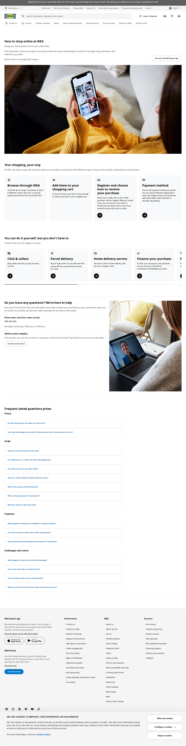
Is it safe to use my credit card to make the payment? (29, 532)
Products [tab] (13, 23)
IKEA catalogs (111, 643)
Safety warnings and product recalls (80, 677)
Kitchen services (152, 634)
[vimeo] (26, 709)
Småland (149, 658)
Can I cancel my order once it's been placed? (25, 578)
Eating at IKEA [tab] (125, 23)
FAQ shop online (73, 653)
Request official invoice (75, 639)
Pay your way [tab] (109, 23)
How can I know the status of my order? (23, 451)
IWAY (108, 696)
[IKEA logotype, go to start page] (10, 16)
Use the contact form (16, 344)
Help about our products (76, 643)
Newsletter (110, 677)
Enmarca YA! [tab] (141, 23)
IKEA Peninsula (112, 687)
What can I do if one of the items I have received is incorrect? (32, 587)
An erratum (70, 682)
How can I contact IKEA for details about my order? (28, 478)
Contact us (70, 624)
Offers (108, 653)
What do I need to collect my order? (22, 505)
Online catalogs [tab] (43, 23)
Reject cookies (165, 736)
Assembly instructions (75, 667)
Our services (151, 624)
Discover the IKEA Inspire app (166, 58)
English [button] (175, 8)
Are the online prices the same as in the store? (26, 423)
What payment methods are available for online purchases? (32, 523)
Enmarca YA (91, 8)
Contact (148, 8)
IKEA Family (46, 8)
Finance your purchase (155, 653)
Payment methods (73, 634)
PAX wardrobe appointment (132, 8)
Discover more (10, 665)
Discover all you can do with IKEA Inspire (21, 633)
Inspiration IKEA (112, 648)
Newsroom (110, 682)
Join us (109, 634)
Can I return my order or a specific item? (24, 569)
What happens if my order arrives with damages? (27, 560)
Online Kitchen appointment (109, 8)
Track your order (73, 629)
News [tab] (56, 23)
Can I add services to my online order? (23, 469)
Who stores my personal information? (23, 487)
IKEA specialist (152, 639)
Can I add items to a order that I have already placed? (29, 460)
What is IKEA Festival (114, 701)
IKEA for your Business (62, 8)
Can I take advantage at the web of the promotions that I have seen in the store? (40, 432)
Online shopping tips (74, 648)
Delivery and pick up (154, 629)
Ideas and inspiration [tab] (72, 23)
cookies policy (43, 734)
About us (109, 624)
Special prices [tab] (92, 23)
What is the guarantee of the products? (24, 496)
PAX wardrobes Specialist (156, 643)
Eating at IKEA (78, 8)
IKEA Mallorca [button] (13, 8)
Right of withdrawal (74, 658)
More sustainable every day (117, 667)
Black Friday (111, 692)
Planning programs (153, 648)
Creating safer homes (115, 672)
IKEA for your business (115, 663)
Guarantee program (74, 663)
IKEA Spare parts (73, 672)
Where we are (111, 629)
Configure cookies (163, 727)
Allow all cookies (165, 718)
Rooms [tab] (28, 23)
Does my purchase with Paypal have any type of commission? (32, 541)
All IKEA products (113, 639)
